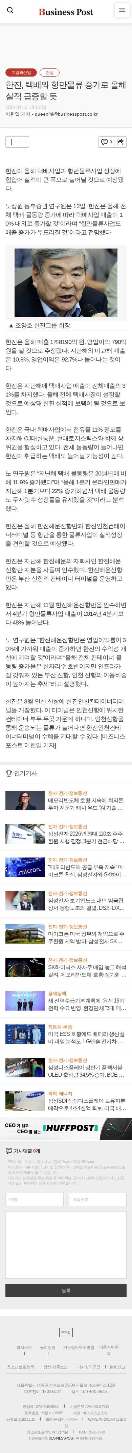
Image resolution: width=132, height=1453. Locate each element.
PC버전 (66, 1332)
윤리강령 (48, 1347)
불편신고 (117, 1367)
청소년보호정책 (20, 1367)
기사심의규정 (88, 1367)
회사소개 (24, 1347)
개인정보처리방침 (78, 1347)
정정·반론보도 (55, 1367)
